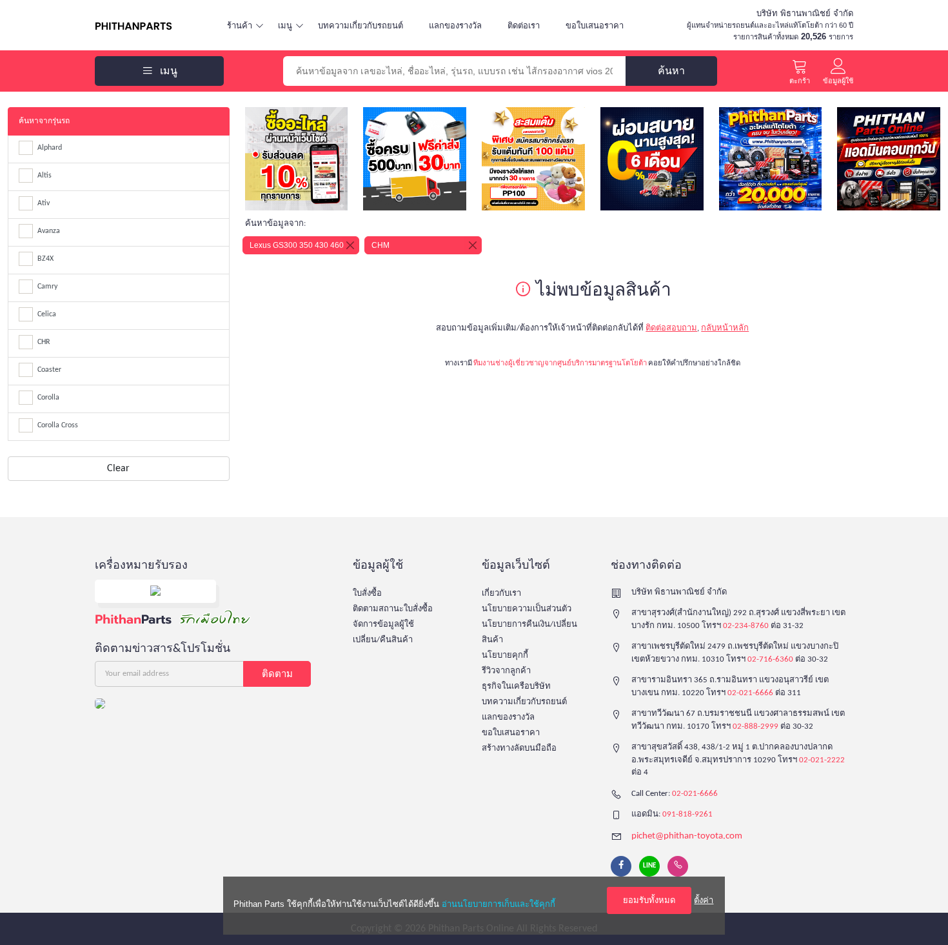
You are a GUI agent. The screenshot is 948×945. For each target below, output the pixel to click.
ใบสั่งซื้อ (367, 593)
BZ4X (45, 259)
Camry (47, 286)
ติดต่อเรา (524, 25)
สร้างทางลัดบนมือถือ (519, 748)
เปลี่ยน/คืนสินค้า (383, 640)
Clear (118, 468)
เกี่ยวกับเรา (501, 593)
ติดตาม (277, 673)
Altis (44, 175)
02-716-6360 (770, 659)
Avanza (48, 231)
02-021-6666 (750, 693)
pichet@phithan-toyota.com (686, 836)
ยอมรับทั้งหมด (649, 900)
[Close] (350, 245)
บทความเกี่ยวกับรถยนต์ (360, 25)
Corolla (48, 397)
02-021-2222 (822, 760)
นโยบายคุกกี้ (505, 655)
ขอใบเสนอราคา (595, 25)
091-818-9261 (687, 814)
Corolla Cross (57, 425)
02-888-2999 (755, 726)
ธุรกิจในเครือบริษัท (516, 686)
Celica (46, 314)
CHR (43, 342)
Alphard (49, 148)
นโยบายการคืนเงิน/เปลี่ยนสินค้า (529, 632)
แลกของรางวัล (455, 25)
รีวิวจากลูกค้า (506, 671)
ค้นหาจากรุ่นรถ (44, 121)
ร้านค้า (239, 25)
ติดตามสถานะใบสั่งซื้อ (393, 609)
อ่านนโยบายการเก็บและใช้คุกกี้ (498, 904)
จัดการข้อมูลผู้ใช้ (383, 624)
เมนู (285, 25)
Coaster (49, 370)
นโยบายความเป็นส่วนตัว (526, 609)
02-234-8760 (746, 626)
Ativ (43, 203)
